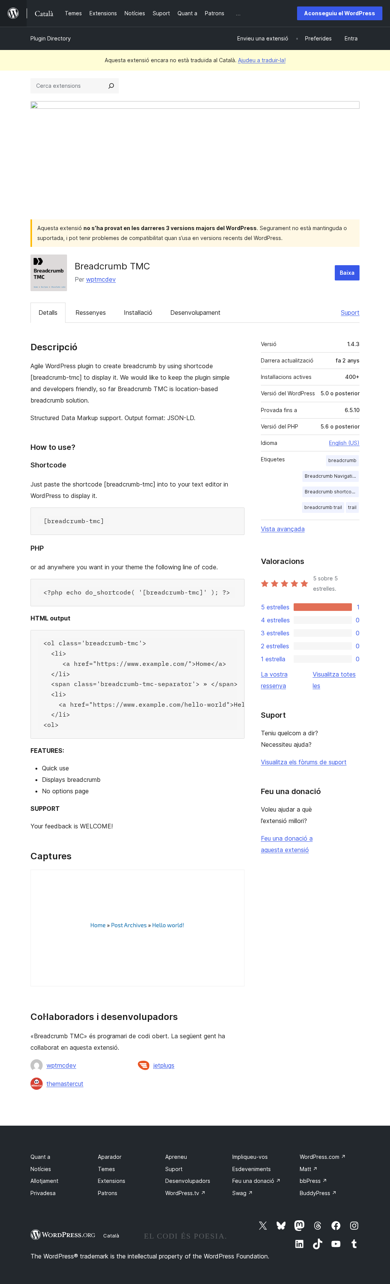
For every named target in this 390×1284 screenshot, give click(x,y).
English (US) (344, 443)
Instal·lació (138, 312)
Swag (242, 1193)
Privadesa (43, 1193)
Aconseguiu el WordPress (339, 13)
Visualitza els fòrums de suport (304, 762)
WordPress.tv (185, 1193)
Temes (106, 1169)
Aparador (109, 1157)
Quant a (40, 1157)
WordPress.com (323, 1157)
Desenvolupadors (187, 1181)
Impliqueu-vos (250, 1157)
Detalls (48, 312)
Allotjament (44, 1181)
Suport (350, 312)
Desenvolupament (195, 312)
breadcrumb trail (323, 507)
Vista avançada (283, 529)
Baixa (347, 272)
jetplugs (163, 1065)
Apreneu (176, 1157)
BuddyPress (318, 1193)
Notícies (40, 1169)
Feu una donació (256, 1181)
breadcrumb (342, 460)
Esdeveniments (251, 1169)
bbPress (313, 1181)
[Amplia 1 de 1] (234, 880)
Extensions (111, 1181)
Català (111, 1235)
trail (352, 507)
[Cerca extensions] (111, 85)
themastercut (64, 1083)
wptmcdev (101, 279)
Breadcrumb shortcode (331, 492)
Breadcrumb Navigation (331, 476)
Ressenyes (90, 312)
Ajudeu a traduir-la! (262, 60)
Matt (309, 1169)
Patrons (107, 1193)
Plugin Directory (50, 38)
